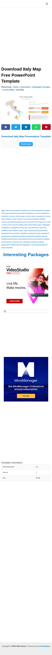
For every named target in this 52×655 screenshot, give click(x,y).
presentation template (41, 239)
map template (13, 230)
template (34, 242)
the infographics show (27, 245)
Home (16, 87)
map (25, 228)
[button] (5, 127)
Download (26, 144)
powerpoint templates (33, 236)
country (11, 216)
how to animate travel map (32, 222)
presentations (6, 242)
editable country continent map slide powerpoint (22, 219)
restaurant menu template (21, 242)
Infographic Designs (41, 87)
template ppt (14, 245)
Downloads (25, 87)
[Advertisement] (26, 36)
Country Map (8, 90)
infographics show (17, 228)
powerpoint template (18, 236)
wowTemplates (43, 646)
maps (21, 230)
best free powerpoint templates (17, 210)
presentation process (25, 239)
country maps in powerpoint (35, 216)
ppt (43, 236)
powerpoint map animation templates (14, 233)
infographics (5, 228)
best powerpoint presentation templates (19, 213)
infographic (46, 225)
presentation (12, 239)
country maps (20, 216)
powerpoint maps (34, 233)
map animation (33, 228)
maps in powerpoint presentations (35, 230)
